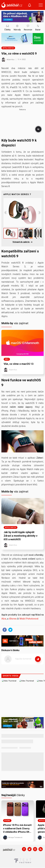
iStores (12, 618)
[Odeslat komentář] (38, 659)
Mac (7, 359)
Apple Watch (8, 48)
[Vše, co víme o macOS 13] (22, 343)
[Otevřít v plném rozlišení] (22, 442)
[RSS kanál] (41, 849)
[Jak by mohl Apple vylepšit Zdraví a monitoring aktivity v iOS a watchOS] (22, 511)
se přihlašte (29, 664)
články (13, 795)
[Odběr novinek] (29, 5)
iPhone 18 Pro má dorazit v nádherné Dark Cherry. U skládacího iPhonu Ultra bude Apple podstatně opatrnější (17, 829)
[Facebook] (24, 849)
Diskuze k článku (10, 650)
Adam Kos (10, 59)
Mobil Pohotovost (29, 618)
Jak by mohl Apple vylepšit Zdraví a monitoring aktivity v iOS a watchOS (20, 536)
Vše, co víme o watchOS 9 (19, 53)
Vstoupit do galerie (21, 242)
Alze (3, 618)
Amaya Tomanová (15, 837)
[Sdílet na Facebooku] (4, 630)
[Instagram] (35, 849)
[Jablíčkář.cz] (11, 5)
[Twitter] (29, 849)
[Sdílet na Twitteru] (9, 630)
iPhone (7, 820)
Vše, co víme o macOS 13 (19, 363)
